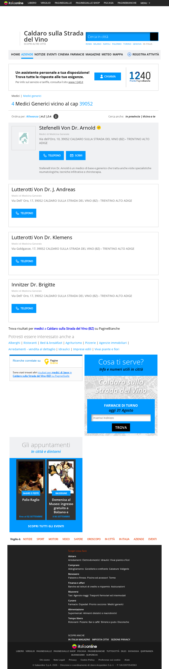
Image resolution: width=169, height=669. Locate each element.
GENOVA (137, 43)
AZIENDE (27, 54)
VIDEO (66, 539)
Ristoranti (30, 343)
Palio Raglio (30, 500)
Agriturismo (74, 343)
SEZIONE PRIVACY (120, 639)
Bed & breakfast (51, 343)
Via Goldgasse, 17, (24, 249)
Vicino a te (149, 116)
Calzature (114, 568)
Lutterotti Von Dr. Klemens (42, 237)
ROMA (89, 43)
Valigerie (124, 568)
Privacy (73, 660)
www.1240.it (75, 82)
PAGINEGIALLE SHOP (88, 3)
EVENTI (52, 54)
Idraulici (64, 349)
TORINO (127, 43)
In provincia (133, 116)
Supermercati (75, 613)
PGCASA (109, 3)
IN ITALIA (147, 43)
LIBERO (32, 3)
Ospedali (83, 604)
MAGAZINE (93, 54)
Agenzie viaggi (81, 595)
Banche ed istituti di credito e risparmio (89, 586)
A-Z (43, 116)
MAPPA (118, 54)
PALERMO (117, 43)
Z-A (49, 116)
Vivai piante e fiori (107, 349)
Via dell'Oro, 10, (50, 139)
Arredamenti (74, 559)
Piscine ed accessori (97, 577)
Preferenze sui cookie (110, 660)
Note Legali (59, 660)
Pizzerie (90, 343)
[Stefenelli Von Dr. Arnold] (23, 138)
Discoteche (123, 621)
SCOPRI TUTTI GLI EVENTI (46, 526)
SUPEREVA (92, 655)
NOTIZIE (40, 54)
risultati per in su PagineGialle (42, 374)
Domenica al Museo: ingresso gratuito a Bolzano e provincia (61, 506)
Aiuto (127, 660)
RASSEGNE (61, 493)
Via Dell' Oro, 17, (23, 201)
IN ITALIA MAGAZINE (79, 639)
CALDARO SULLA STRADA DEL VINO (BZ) (97, 139)
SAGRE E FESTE (31, 493)
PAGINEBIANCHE (127, 3)
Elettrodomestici (91, 559)
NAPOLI (106, 43)
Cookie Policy (88, 660)
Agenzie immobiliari (113, 343)
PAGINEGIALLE (63, 3)
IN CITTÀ (110, 539)
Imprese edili (82, 349)
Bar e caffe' (94, 621)
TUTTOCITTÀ (113, 651)
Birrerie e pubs (108, 621)
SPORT (40, 539)
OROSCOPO (94, 539)
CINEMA (63, 54)
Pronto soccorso (98, 604)
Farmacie (73, 604)
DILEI (123, 651)
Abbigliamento (76, 568)
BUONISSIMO (78, 655)
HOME (15, 54)
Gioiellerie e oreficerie (96, 568)
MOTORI (53, 539)
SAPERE (78, 539)
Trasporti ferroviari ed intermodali (108, 595)
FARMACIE (77, 54)
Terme (112, 577)
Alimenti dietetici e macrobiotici (100, 613)
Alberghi (14, 343)
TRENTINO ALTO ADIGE (116, 201)
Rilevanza (32, 116)
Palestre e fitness (77, 577)
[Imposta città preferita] (13, 37)
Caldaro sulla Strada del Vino (53, 36)
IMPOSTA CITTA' (100, 639)
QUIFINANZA (147, 651)
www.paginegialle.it (54, 362)
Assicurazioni (118, 586)
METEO (106, 54)
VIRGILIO (46, 3)
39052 (65, 139)
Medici (16, 96)
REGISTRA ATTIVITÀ (145, 54)
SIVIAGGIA (133, 651)
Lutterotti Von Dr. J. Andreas (43, 189)
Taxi (70, 595)
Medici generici (115, 604)
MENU (144, 3)
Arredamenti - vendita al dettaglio (31, 349)
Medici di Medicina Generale (54, 134)
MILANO (97, 43)
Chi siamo (45, 660)
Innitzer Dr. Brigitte (33, 284)
